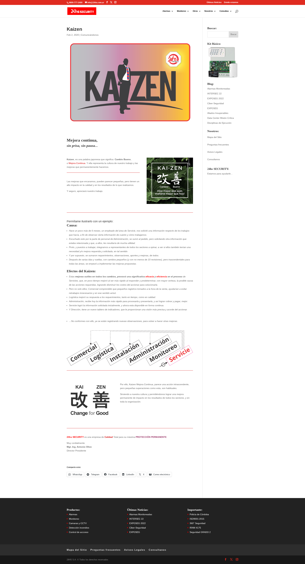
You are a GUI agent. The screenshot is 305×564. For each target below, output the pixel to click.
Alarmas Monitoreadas (218, 88)
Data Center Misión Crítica (220, 118)
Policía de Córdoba (199, 514)
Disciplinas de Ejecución (219, 123)
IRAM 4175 (195, 527)
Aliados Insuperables (217, 113)
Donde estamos (231, 2)
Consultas (224, 11)
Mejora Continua (77, 163)
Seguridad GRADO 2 (200, 532)
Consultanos (213, 159)
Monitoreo (181, 11)
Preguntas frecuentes (218, 144)
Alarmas (166, 11)
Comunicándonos (89, 35)
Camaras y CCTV (78, 523)
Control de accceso (78, 532)
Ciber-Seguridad (215, 103)
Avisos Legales (214, 152)
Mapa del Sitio (214, 137)
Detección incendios (79, 527)
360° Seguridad (197, 523)
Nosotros (208, 11)
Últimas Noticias (214, 2)
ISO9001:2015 (197, 519)
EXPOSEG (212, 108)
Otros (195, 11)
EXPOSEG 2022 (215, 98)
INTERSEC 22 (214, 93)
